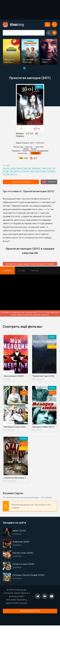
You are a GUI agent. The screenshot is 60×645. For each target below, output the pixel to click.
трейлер (52, 182)
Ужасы (33, 148)
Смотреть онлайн (21, 182)
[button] (24, 68)
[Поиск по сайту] (40, 32)
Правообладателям (30, 611)
